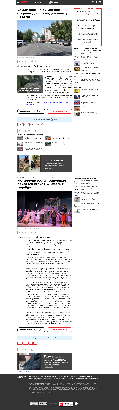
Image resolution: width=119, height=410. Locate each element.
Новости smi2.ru (23, 172)
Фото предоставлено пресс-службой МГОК (29, 228)
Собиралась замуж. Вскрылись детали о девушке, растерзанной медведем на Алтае (90, 182)
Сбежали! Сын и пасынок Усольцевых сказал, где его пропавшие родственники (91, 52)
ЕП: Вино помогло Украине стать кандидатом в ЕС (90, 96)
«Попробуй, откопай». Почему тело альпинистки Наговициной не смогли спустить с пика (91, 63)
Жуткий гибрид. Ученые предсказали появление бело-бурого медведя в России (91, 188)
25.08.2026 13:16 (21, 177)
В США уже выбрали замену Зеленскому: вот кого (88, 107)
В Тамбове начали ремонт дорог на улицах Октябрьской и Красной (34, 149)
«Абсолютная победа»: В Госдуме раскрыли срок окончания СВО (90, 113)
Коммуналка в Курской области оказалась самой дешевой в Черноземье (88, 41)
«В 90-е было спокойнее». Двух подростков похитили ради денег (90, 210)
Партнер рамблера (53, 403)
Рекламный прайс (34, 376)
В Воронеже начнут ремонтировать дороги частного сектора (34, 138)
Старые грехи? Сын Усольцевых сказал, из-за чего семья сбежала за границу (91, 58)
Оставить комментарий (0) (59, 111)
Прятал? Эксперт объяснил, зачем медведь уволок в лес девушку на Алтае (90, 81)
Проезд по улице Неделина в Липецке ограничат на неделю (60, 137)
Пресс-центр (74, 376)
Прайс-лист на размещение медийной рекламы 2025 (83, 378)
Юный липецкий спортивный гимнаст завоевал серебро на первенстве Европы (87, 27)
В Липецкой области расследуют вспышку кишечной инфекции (87, 33)
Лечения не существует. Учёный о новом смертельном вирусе (90, 198)
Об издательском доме (85, 376)
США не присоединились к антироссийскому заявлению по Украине (89, 102)
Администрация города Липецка (26, 57)
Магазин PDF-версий (59, 378)
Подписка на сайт (64, 376)
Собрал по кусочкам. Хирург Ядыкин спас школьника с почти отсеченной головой (91, 205)
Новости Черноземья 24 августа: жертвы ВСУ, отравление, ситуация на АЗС (87, 13)
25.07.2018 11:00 (21, 7)
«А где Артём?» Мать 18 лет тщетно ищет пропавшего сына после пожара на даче (90, 194)
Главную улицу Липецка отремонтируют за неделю (59, 143)
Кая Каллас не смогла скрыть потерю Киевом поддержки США (91, 90)
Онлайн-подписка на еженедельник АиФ (40, 378)
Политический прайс (35, 380)
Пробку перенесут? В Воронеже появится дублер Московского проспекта (34, 144)
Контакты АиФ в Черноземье (49, 376)
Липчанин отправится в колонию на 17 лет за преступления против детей (88, 20)
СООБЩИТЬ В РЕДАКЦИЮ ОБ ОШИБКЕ (52, 380)
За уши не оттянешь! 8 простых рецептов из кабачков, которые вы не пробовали (91, 69)
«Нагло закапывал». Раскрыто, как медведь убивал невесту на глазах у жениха (91, 75)
